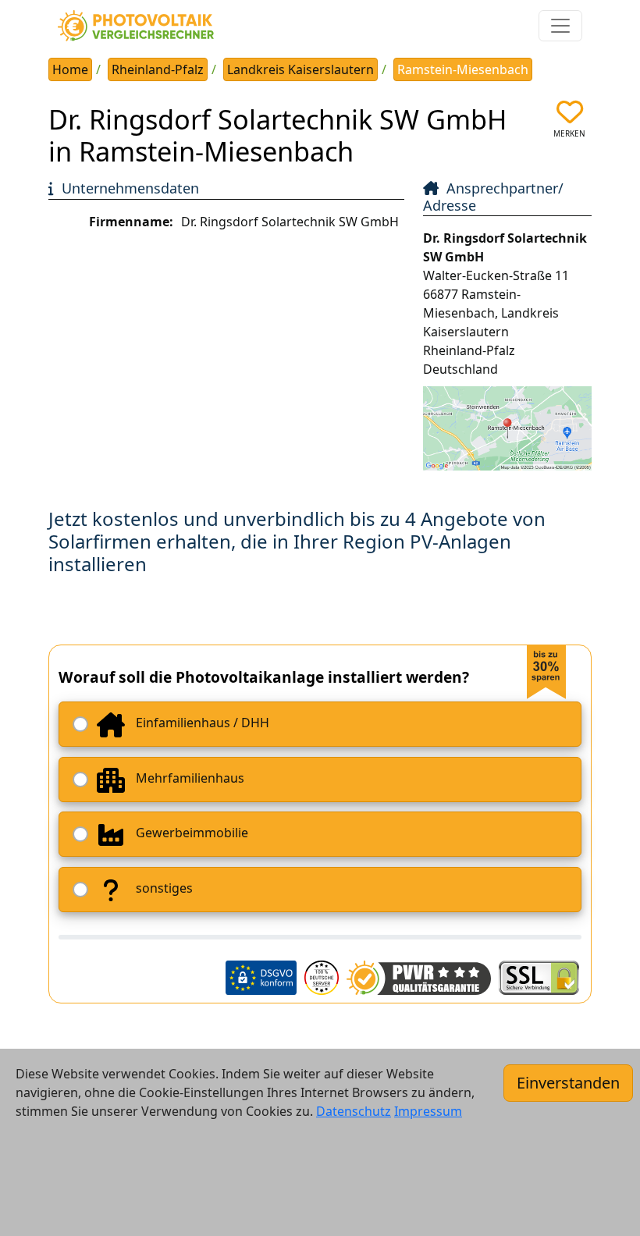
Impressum (428, 1111)
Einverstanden (568, 1082)
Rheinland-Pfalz (158, 69)
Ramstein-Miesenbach (462, 69)
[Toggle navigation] (560, 25)
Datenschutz (353, 1111)
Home (70, 69)
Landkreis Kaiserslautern (300, 69)
